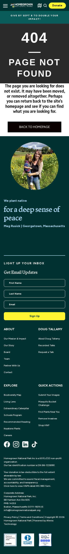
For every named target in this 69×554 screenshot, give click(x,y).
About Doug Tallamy (49, 338)
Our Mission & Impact (15, 338)
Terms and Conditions (31, 517)
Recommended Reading (17, 421)
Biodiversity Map (12, 395)
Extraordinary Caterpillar (16, 408)
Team (7, 358)
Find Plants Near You (49, 412)
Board (7, 352)
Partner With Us (12, 365)
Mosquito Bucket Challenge (47, 403)
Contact (8, 372)
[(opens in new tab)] (10, 540)
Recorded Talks (46, 345)
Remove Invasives (47, 418)
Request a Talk (46, 352)
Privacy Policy (11, 517)
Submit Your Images (48, 395)
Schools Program (13, 415)
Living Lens (10, 401)
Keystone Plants (12, 428)
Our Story (9, 345)
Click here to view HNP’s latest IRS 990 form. (27, 486)
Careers (8, 435)
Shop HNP (43, 425)
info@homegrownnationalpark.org (22, 510)
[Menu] (5, 5)
